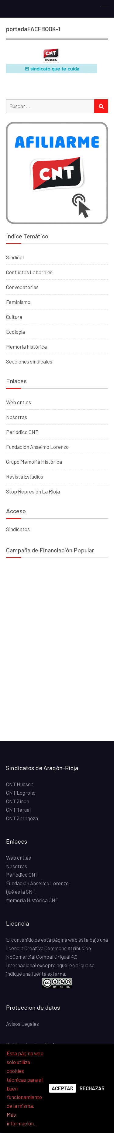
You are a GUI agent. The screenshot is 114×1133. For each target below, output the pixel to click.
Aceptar (62, 1088)
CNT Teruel (18, 810)
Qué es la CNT (21, 892)
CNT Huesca (19, 784)
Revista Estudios (24, 476)
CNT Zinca (17, 801)
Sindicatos (18, 529)
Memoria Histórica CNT (32, 900)
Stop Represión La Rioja (33, 491)
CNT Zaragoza (22, 818)
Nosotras (16, 417)
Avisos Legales (22, 1024)
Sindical (15, 257)
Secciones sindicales (29, 361)
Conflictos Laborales (29, 272)
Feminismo (18, 302)
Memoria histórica (26, 346)
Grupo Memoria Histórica (34, 462)
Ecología (15, 332)
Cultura (14, 317)
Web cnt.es (18, 402)
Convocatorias (22, 287)
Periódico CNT (22, 432)
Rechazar (92, 1088)
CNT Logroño (21, 793)
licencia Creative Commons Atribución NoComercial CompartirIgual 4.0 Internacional (48, 956)
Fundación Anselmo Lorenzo (37, 447)
